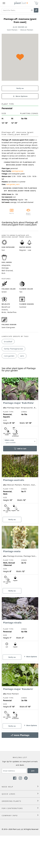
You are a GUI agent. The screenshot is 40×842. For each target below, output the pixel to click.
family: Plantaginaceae (13, 349)
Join (32, 771)
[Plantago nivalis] (20, 625)
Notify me (20, 88)
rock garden (10, 184)
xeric (18, 184)
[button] (32, 10)
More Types (28, 214)
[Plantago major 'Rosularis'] (20, 693)
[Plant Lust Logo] (21, 3)
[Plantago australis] (20, 485)
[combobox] (20, 441)
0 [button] (36, 2)
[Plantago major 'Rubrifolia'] (20, 411)
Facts (11, 213)
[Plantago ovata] (20, 556)
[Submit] (36, 10)
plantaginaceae (17, 171)
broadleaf (8, 341)
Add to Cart (21, 449)
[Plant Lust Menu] (3, 3)
